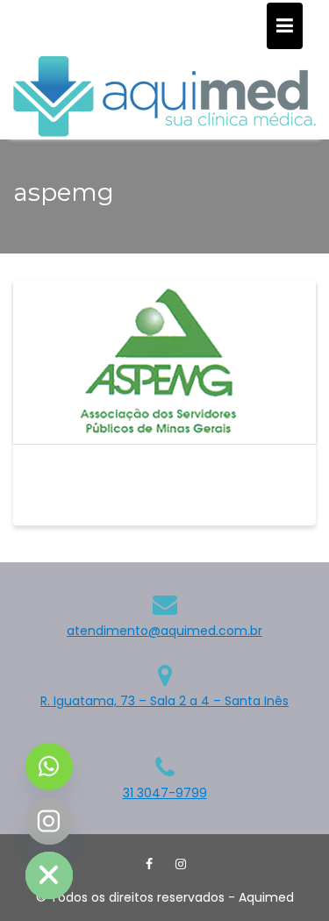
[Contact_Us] (49, 766)
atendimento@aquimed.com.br (164, 630)
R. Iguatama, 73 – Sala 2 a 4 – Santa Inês (164, 701)
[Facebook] (149, 864)
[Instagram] (181, 864)
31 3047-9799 (165, 793)
